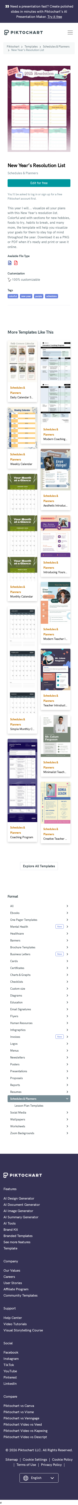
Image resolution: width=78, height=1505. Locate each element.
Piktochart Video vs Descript (25, 1437)
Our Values (11, 1270)
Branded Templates (17, 1236)
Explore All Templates (39, 866)
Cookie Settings (35, 1459)
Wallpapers (17, 1119)
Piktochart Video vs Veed (22, 1424)
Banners (15, 940)
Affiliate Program (15, 1289)
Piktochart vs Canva (18, 1405)
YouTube (10, 1371)
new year (26, 296)
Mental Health (19, 926)
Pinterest (10, 1377)
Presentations (18, 1071)
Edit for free (39, 183)
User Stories (12, 1283)
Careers (9, 1276)
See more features (16, 1242)
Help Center (12, 1318)
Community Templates (20, 1295)
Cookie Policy (62, 1459)
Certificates (17, 968)
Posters (15, 1064)
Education (16, 1002)
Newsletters (17, 1057)
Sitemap (11, 1459)
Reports (15, 1085)
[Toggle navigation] (70, 32)
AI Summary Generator (20, 1217)
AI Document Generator (21, 1204)
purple (38, 296)
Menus (14, 1050)
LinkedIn (10, 1383)
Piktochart (13, 46)
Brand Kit (10, 1229)
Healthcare (17, 933)
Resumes (15, 1092)
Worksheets (17, 1126)
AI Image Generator (18, 1211)
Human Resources (21, 1023)
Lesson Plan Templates (29, 1105)
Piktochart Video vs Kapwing (25, 1430)
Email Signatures (20, 1009)
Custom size (17, 988)
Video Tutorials (15, 1324)
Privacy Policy (51, 1464)
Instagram (11, 1358)
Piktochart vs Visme (18, 1412)
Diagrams (16, 995)
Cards (14, 961)
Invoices (15, 1036)
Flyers (14, 1016)
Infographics (18, 1030)
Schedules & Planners (56, 46)
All (12, 906)
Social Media (18, 1112)
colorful (13, 296)
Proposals (16, 1078)
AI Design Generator (18, 1198)
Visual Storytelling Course (23, 1330)
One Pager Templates (23, 919)
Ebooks (15, 913)
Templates (31, 46)
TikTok (8, 1365)
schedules (51, 296)
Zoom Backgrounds (22, 1133)
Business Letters (20, 954)
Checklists (16, 981)
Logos (14, 1043)
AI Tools (9, 1223)
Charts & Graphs (20, 975)
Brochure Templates (22, 947)
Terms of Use (26, 1464)
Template (10, 1248)
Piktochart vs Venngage (21, 1418)
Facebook (10, 1352)
